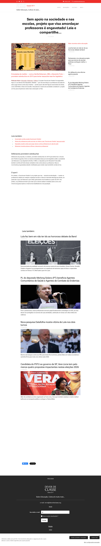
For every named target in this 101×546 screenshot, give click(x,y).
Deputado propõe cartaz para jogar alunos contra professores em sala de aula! (37, 144)
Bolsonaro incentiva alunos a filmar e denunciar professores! (31, 146)
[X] (24, 1)
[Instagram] (21, 1)
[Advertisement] (38, 112)
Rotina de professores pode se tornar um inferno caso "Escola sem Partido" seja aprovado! (40, 141)
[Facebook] (19, 1)
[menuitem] (59, 7)
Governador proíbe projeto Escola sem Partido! (28, 139)
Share (25, 463)
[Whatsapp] (17, 1)
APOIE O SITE (67, 1)
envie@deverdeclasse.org (79, 1)
